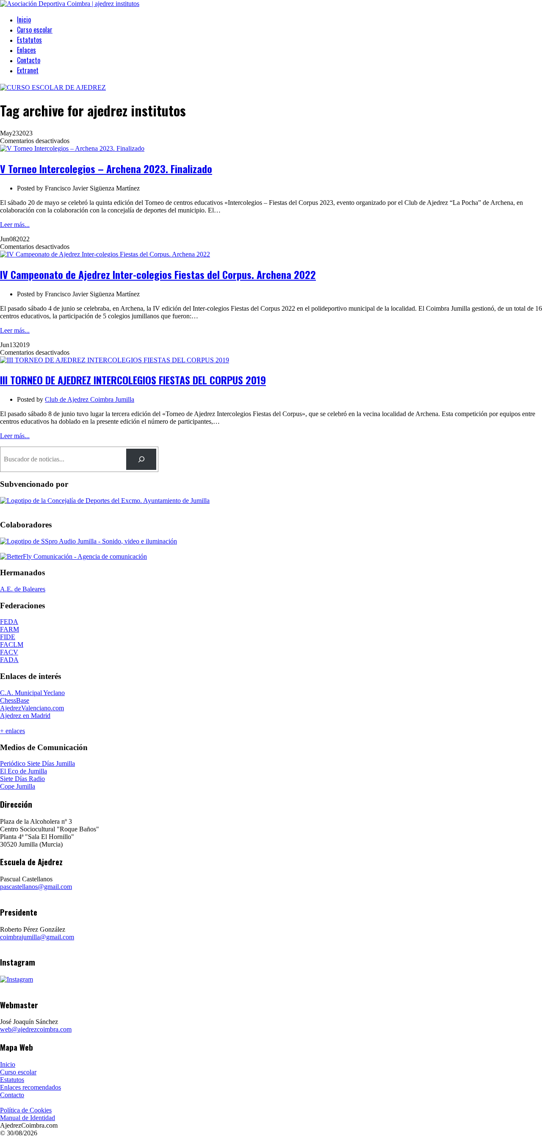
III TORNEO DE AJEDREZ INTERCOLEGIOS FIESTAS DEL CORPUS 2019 (133, 379)
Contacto (28, 60)
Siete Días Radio (22, 778)
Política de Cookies (26, 1110)
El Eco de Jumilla (23, 771)
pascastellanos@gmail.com (36, 886)
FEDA (9, 621)
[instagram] (16, 979)
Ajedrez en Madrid (25, 715)
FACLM (11, 644)
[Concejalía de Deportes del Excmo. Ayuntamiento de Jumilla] (105, 500)
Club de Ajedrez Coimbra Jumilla (89, 399)
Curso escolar (35, 30)
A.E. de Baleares (22, 589)
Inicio (24, 19)
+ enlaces (12, 730)
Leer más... (15, 224)
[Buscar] (141, 459)
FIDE (7, 636)
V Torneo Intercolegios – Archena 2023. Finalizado (106, 168)
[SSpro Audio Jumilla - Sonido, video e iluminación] (88, 541)
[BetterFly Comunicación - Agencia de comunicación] (73, 556)
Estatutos (29, 40)
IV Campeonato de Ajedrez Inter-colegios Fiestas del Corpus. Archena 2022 (158, 274)
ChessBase (14, 700)
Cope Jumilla (17, 786)
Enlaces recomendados (30, 1087)
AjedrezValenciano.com (32, 708)
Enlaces (26, 50)
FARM (9, 629)
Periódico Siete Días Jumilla (37, 763)
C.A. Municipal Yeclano (32, 692)
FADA (9, 659)
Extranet (28, 70)
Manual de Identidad (27, 1117)
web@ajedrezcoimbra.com (36, 1029)
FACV (9, 652)
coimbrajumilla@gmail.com (37, 937)
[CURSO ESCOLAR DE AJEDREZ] (53, 87)
